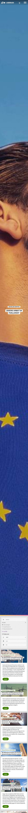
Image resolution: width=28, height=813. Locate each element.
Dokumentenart (7, 629)
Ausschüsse (6, 626)
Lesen (6, 679)
